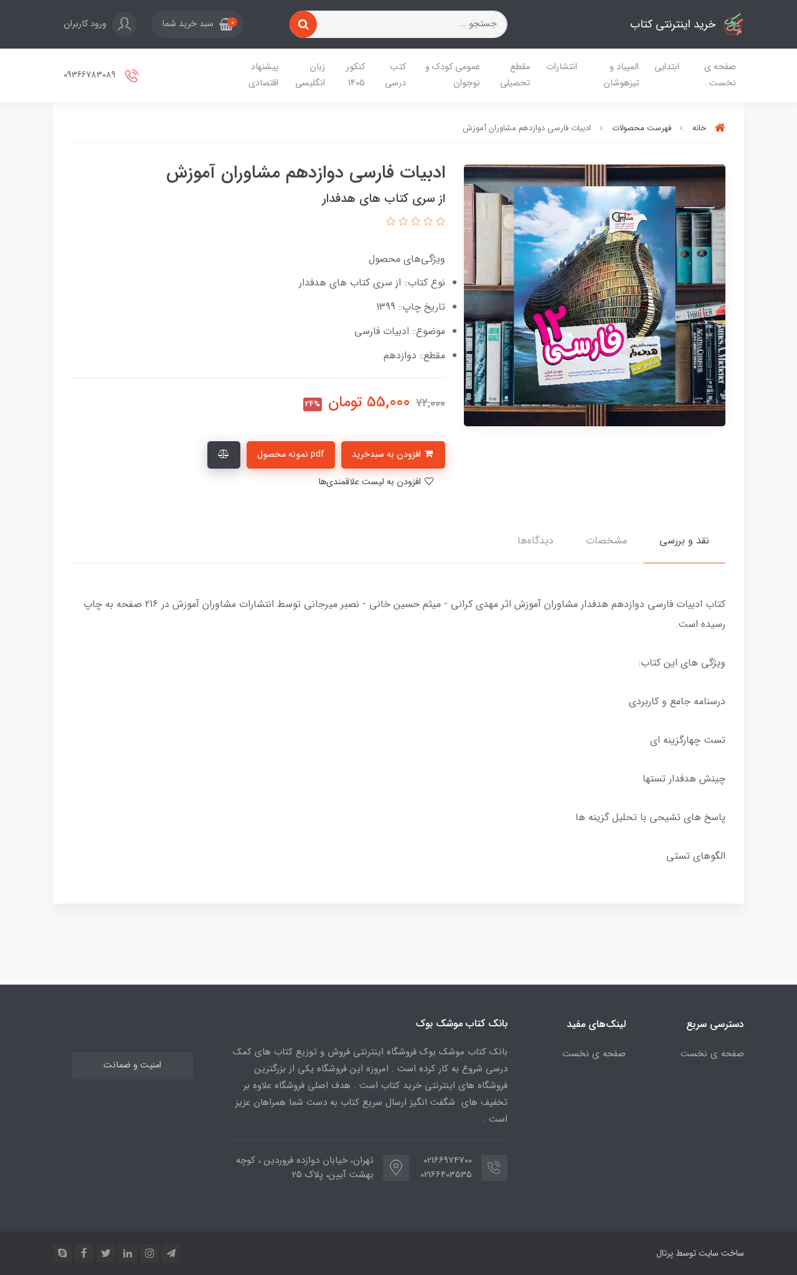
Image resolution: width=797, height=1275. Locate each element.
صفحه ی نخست (720, 75)
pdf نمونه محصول (290, 454)
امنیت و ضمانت (132, 1065)
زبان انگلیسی (310, 75)
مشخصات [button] (606, 540)
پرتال (664, 1253)
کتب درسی (395, 75)
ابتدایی (666, 67)
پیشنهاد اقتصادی (263, 75)
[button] (197, 24)
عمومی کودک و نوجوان (452, 75)
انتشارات (561, 67)
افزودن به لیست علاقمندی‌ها (370, 482)
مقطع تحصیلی (515, 75)
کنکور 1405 (355, 75)
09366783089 (91, 75)
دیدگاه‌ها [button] (535, 540)
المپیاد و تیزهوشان (621, 75)
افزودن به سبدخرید (387, 454)
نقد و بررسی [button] (684, 540)
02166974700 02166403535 (450, 1167)
